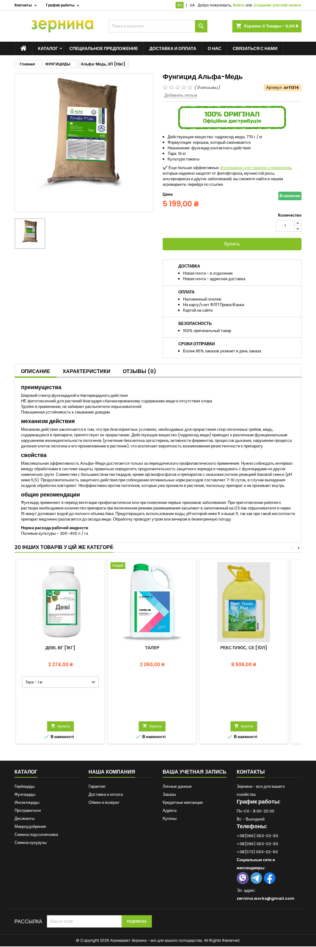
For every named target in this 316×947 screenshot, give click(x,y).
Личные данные (177, 786)
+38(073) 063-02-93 (257, 852)
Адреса (170, 810)
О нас (214, 48)
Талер (152, 648)
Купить (232, 243)
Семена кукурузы (31, 842)
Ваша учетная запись (195, 771)
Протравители (28, 810)
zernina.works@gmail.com (265, 898)
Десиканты (25, 818)
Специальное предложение (103, 48)
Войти (238, 5)
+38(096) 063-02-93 (257, 844)
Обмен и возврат (104, 802)
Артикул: (274, 87)
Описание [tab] (35, 371)
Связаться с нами (255, 48)
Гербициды (25, 786)
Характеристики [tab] (86, 371)
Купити (60, 726)
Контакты (251, 771)
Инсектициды (27, 802)
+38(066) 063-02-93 (257, 836)
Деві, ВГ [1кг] (60, 648)
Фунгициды (25, 794)
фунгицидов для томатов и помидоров (255, 168)
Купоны (170, 818)
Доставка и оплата (172, 48)
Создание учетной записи (277, 5)
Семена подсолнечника (36, 834)
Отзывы (139, 371)
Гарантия (97, 786)
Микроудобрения (30, 826)
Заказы (169, 794)
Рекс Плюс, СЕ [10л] (243, 648)
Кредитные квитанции (183, 802)
